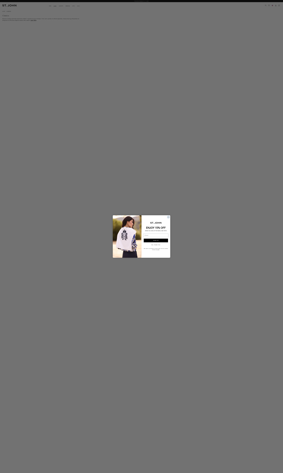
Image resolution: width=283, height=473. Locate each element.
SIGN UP (156, 240)
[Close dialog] (168, 217)
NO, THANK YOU (155, 244)
